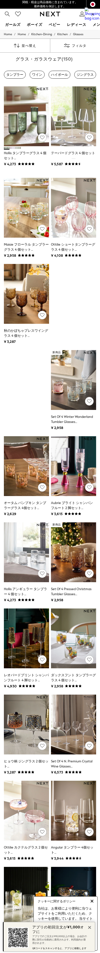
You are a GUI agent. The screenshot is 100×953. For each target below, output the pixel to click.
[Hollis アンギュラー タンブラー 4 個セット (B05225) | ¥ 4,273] (26, 552)
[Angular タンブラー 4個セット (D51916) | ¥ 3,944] (73, 811)
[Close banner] (89, 927)
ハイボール (59, 75)
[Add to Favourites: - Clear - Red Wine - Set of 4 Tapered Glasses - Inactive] (89, 137)
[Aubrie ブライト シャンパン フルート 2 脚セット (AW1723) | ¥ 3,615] (73, 466)
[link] (7, 14)
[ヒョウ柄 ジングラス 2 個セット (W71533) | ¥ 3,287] (26, 724)
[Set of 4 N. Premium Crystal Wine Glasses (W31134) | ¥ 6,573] (73, 724)
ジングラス (85, 75)
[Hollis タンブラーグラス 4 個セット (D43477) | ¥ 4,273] (26, 116)
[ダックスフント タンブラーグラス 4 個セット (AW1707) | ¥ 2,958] (73, 638)
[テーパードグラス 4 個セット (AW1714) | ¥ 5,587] (73, 116)
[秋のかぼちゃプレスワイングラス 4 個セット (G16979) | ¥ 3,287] (26, 294)
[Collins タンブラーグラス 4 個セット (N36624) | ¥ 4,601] (26, 897)
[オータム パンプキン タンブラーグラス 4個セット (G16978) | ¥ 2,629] (26, 466)
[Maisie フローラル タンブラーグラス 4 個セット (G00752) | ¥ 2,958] (26, 208)
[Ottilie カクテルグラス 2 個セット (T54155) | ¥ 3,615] (26, 811)
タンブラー (14, 75)
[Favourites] (18, 14)
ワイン (37, 75)
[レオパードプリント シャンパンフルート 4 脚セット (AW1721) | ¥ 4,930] (26, 638)
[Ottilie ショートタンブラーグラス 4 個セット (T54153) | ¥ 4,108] (73, 208)
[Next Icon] (50, 14)
